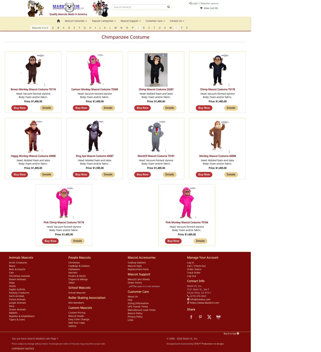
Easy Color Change (78, 319)
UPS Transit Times (138, 306)
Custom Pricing (76, 312)
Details (46, 107)
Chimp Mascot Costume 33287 (156, 89)
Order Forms (135, 282)
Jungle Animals (17, 302)
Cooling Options (137, 262)
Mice (11, 306)
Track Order (193, 272)
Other (71, 282)
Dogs (12, 282)
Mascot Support (130, 20)
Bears (12, 265)
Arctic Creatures (18, 262)
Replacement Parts (138, 269)
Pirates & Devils (77, 276)
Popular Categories (103, 20)
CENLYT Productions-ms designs (209, 343)
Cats (11, 272)
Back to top (230, 333)
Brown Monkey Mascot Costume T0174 (33, 89)
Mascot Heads (76, 316)
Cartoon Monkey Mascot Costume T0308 (94, 89)
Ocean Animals (17, 309)
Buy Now (19, 107)
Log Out (191, 276)
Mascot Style (135, 265)
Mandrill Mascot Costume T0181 (156, 156)
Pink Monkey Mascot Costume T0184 (187, 222)
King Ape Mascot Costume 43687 (95, 156)
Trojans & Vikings (78, 279)
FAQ (130, 299)
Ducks (12, 286)
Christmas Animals (19, 276)
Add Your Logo (76, 322)
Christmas (74, 262)
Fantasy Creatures (19, 292)
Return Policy (135, 313)
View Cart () (211, 8)
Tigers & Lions (17, 319)
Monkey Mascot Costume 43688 (217, 156)
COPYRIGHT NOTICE (23, 348)
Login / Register (204, 3)
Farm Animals (16, 296)
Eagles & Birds (17, 289)
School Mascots (77, 292)
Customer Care (154, 20)
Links (130, 320)
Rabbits (13, 312)
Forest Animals (17, 299)
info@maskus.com (199, 299)
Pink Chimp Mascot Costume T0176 (64, 222)
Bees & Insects (17, 269)
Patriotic (73, 272)
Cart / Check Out (196, 265)
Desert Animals (17, 279)
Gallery (72, 326)
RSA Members (76, 302)
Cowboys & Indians (79, 265)
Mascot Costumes (75, 20)
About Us (133, 296)
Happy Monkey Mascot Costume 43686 (33, 156)
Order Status (194, 269)
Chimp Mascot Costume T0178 (217, 89)
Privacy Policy (135, 316)
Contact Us (176, 20)
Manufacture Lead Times (142, 309)
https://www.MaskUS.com (204, 302)
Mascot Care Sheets (139, 279)
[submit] (168, 7)
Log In (190, 262)
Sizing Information (138, 303)
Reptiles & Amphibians (22, 316)
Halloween (74, 269)
